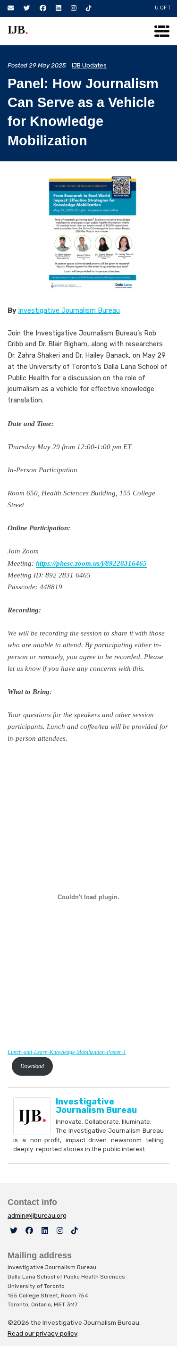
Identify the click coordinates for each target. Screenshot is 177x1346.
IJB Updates (89, 65)
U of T (163, 8)
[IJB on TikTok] (74, 1230)
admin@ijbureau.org (37, 1215)
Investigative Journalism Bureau (69, 311)
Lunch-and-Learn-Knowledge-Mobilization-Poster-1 (67, 1052)
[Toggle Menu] (161, 31)
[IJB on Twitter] (14, 1230)
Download (32, 1066)
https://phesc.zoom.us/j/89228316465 (91, 563)
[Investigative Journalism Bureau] (34, 1116)
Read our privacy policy (42, 1333)
